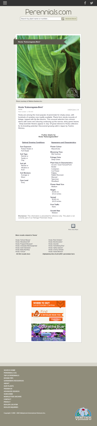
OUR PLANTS (9, 386)
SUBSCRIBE (8, 394)
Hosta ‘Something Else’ (56, 246)
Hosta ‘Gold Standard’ (23, 248)
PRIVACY (7, 402)
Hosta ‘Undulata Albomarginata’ (26, 246)
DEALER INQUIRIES (11, 407)
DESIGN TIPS (8, 378)
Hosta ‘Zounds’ (53, 244)
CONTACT (7, 399)
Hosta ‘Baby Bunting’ (23, 250)
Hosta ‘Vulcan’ (21, 251)
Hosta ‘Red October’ (55, 240)
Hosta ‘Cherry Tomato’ (56, 250)
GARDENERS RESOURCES (14, 381)
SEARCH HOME (9, 370)
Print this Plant (73, 229)
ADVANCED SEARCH (11, 391)
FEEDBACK (8, 389)
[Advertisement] (48, 28)
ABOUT (6, 383)
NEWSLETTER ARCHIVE (12, 397)
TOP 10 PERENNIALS (11, 375)
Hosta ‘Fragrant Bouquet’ (24, 244)
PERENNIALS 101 (10, 373)
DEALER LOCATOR (11, 404)
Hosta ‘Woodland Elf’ (23, 242)
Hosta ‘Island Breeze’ (55, 251)
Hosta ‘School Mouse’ (23, 240)
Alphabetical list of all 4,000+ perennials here (59, 254)
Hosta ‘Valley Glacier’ (55, 248)
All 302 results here (23, 254)
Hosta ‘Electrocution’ (55, 242)
